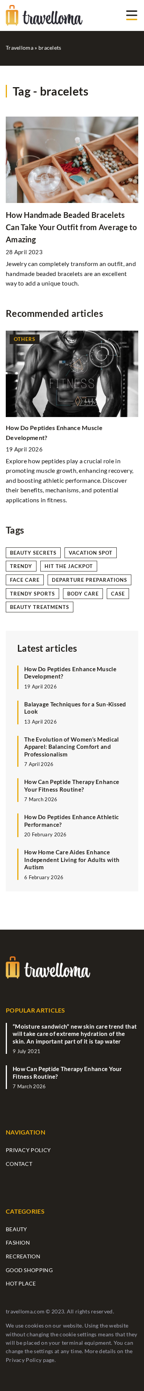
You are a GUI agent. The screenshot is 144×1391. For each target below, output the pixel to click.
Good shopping (29, 1270)
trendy (21, 566)
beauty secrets (33, 553)
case (118, 594)
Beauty (16, 1229)
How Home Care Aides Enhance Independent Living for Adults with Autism (71, 859)
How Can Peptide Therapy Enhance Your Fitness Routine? (71, 785)
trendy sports (32, 594)
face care (25, 580)
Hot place (21, 1283)
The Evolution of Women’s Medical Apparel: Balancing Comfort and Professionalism (71, 747)
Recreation (23, 1256)
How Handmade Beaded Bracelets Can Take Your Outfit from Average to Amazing (71, 227)
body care (83, 594)
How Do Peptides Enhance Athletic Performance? (71, 820)
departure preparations (89, 580)
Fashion (18, 1242)
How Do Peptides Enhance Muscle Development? (70, 672)
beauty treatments (39, 607)
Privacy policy (28, 1150)
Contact (19, 1164)
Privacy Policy (23, 1360)
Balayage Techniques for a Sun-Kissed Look (75, 708)
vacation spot (91, 553)
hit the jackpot (69, 566)
